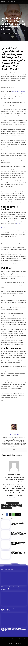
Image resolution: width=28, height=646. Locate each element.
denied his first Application (19, 91)
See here (18, 223)
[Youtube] (21, 644)
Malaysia (19, 504)
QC (10, 506)
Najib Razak (5, 506)
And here (3, 227)
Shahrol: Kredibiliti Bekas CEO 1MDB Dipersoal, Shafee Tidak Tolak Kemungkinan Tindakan (18, 542)
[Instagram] (9, 644)
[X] (10, 514)
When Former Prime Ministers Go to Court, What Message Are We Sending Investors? (18, 522)
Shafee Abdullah (16, 506)
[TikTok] (14, 644)
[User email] (14, 450)
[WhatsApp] (13, 514)
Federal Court (14, 503)
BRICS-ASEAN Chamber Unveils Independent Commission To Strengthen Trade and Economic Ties (18, 532)
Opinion (15, 33)
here (6, 390)
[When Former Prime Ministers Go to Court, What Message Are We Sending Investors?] (5, 524)
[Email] (16, 514)
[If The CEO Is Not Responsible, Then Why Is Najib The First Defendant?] (5, 555)
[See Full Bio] (18, 497)
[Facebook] (7, 514)
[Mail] (12, 644)
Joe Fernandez (14, 36)
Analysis (4, 33)
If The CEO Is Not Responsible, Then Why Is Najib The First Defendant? (18, 552)
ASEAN (2, 610)
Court (9, 33)
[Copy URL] (19, 514)
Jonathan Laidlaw (7, 504)
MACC (14, 504)
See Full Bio (13, 497)
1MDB (8, 503)
